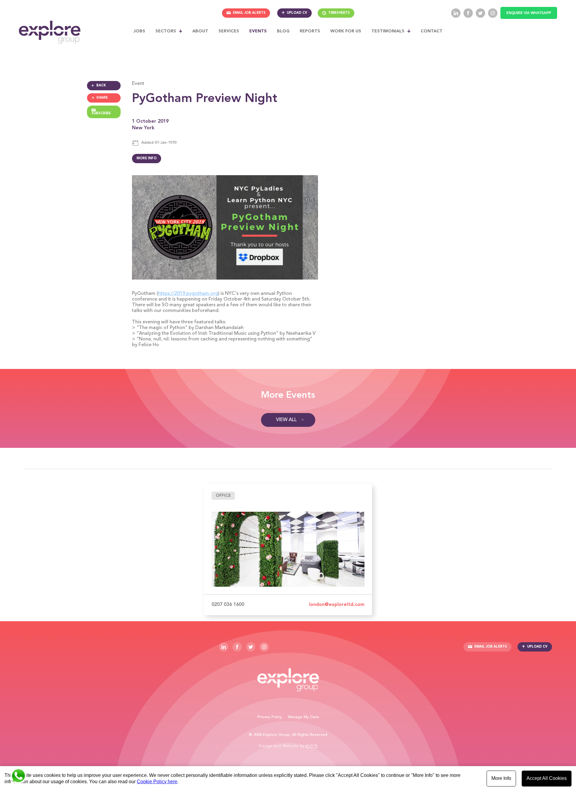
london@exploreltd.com (336, 604)
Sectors (165, 31)
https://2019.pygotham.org (188, 293)
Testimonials (387, 31)
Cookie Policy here (157, 781)
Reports (310, 31)
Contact (431, 31)
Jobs (139, 31)
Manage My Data (303, 717)
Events (258, 31)
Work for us (345, 31)
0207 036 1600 (228, 604)
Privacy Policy (269, 717)
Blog (283, 31)
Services (228, 31)
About (200, 31)
